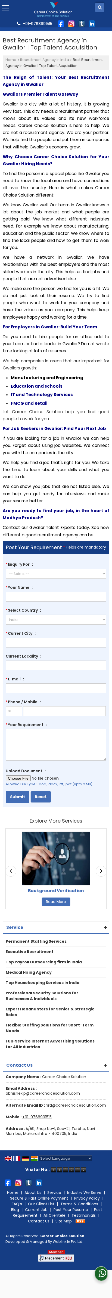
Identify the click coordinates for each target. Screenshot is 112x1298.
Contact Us (38, 1221)
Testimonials (83, 1215)
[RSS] (80, 1221)
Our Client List (41, 1204)
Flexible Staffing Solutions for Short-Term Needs (50, 1028)
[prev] (10, 871)
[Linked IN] (92, 23)
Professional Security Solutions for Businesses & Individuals (42, 995)
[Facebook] (61, 23)
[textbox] (56, 643)
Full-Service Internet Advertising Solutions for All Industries (50, 1044)
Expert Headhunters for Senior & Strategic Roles (50, 1011)
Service (54, 1192)
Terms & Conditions (79, 1204)
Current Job (36, 1209)
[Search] (99, 7)
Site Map (63, 1221)
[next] (101, 871)
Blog (15, 1209)
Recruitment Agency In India (44, 59)
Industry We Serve (84, 1192)
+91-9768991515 (37, 1117)
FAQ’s (17, 1204)
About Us (32, 1192)
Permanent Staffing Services (36, 941)
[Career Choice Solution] (53, 9)
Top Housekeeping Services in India (42, 982)
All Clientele (54, 1215)
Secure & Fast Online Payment (39, 1198)
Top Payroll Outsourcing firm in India (44, 962)
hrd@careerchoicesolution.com (76, 1105)
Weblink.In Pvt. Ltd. (68, 1241)
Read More (27, 901)
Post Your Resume (71, 1209)
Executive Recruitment (30, 951)
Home (10, 59)
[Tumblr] (81, 23)
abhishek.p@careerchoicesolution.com (43, 1093)
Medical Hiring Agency (29, 972)
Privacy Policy (87, 1198)
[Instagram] (71, 23)
